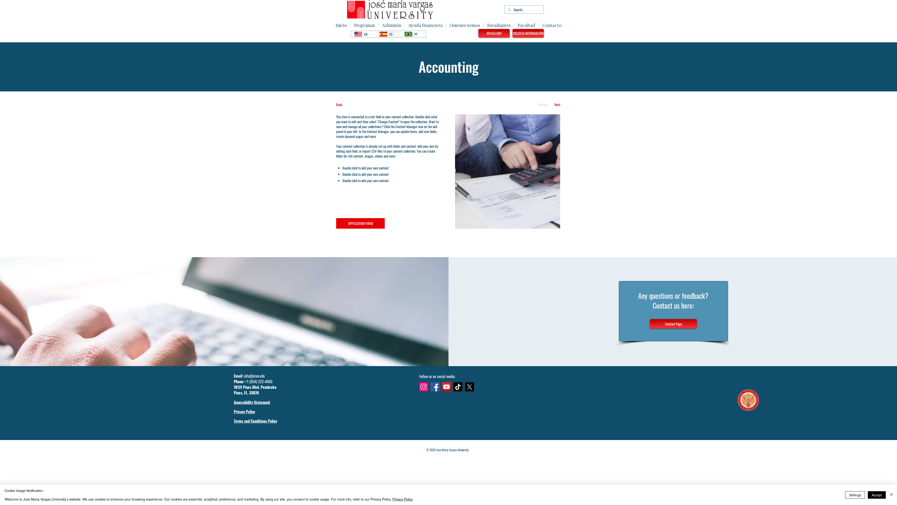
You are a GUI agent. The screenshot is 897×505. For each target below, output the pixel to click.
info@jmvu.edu (254, 376)
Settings (855, 495)
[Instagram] (423, 386)
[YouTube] (446, 386)
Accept (877, 495)
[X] (469, 386)
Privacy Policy (402, 499)
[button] (364, 25)
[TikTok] (458, 386)
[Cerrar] (891, 494)
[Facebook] (435, 386)
